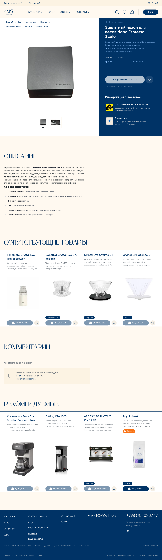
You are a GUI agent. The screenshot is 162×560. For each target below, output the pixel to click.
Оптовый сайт (35, 3)
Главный (9, 22)
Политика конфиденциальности (120, 555)
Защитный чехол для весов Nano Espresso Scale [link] (27, 26)
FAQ (6, 534)
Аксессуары (31, 22)
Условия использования (148, 555)
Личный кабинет (149, 546)
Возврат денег (43, 546)
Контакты (82, 12)
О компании (38, 516)
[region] (49, 73)
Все (19, 22)
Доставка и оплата (64, 546)
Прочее (43, 22)
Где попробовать (38, 525)
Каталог (34, 12)
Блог (51, 12)
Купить (9, 516)
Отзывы (65, 12)
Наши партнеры (35, 536)
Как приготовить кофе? (13, 3)
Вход (150, 12)
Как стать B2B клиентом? (17, 546)
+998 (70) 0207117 (142, 516)
